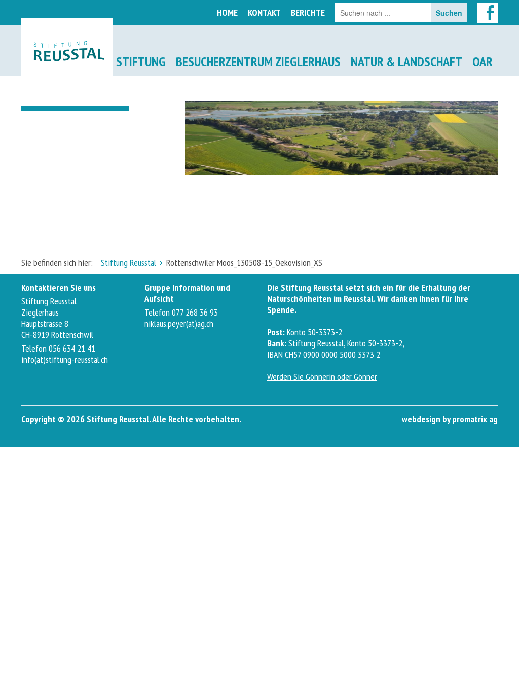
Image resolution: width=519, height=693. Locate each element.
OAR (482, 61)
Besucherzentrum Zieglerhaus (258, 61)
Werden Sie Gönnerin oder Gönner (322, 377)
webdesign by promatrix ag (450, 419)
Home (227, 12)
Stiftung (141, 61)
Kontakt (264, 12)
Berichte (308, 12)
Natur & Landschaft (406, 61)
